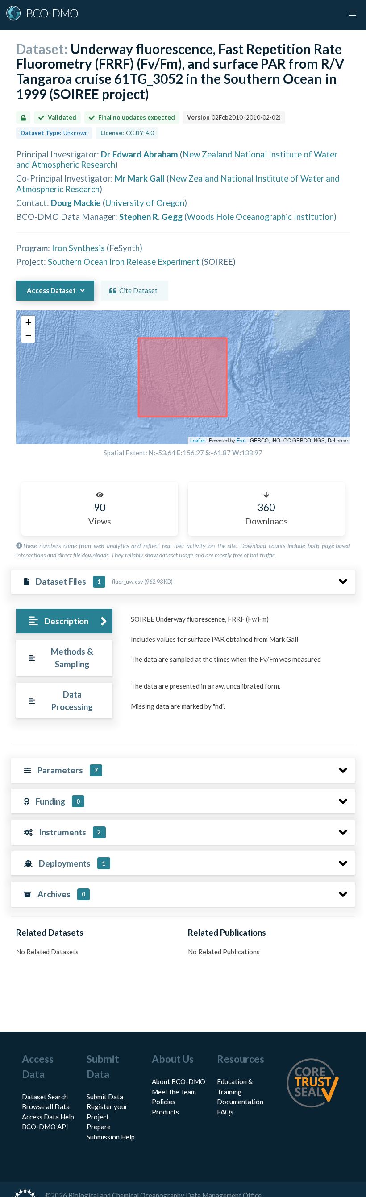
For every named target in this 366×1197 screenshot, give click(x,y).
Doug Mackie (76, 203)
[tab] (64, 621)
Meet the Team (174, 1092)
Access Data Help (48, 1117)
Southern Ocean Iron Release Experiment (124, 261)
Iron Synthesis (78, 248)
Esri (241, 440)
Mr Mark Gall (140, 178)
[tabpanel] (240, 671)
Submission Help (111, 1137)
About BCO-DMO (178, 1081)
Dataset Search (45, 1097)
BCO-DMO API (45, 1127)
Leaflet (197, 440)
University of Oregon (144, 203)
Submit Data (105, 1097)
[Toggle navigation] (352, 13)
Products (165, 1112)
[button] (28, 322)
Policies (163, 1102)
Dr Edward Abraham (139, 154)
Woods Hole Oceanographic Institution (260, 216)
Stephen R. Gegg (151, 216)
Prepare (99, 1127)
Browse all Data (46, 1106)
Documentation (240, 1102)
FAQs (225, 1112)
